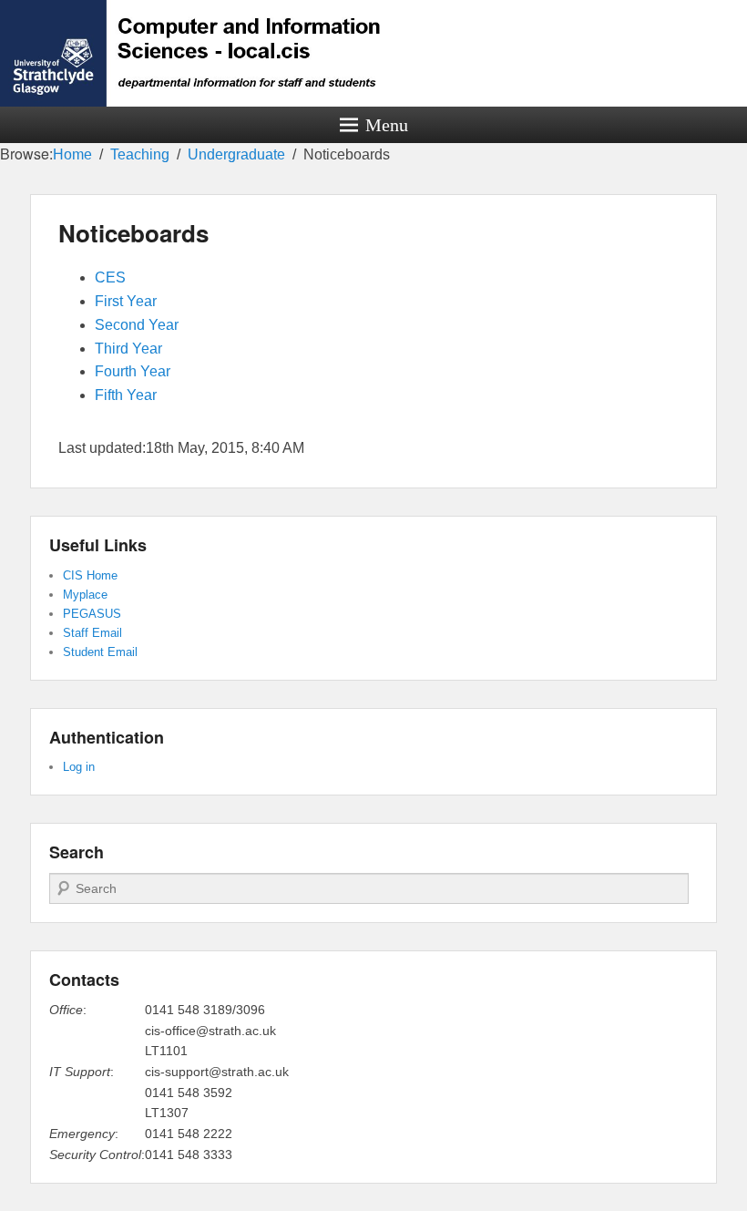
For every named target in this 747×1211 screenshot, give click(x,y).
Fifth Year (126, 395)
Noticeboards (133, 233)
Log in (79, 767)
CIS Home (90, 575)
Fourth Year (132, 371)
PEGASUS (92, 614)
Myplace (85, 594)
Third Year (128, 348)
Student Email (100, 652)
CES (110, 277)
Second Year (137, 325)
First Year (126, 301)
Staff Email (92, 633)
